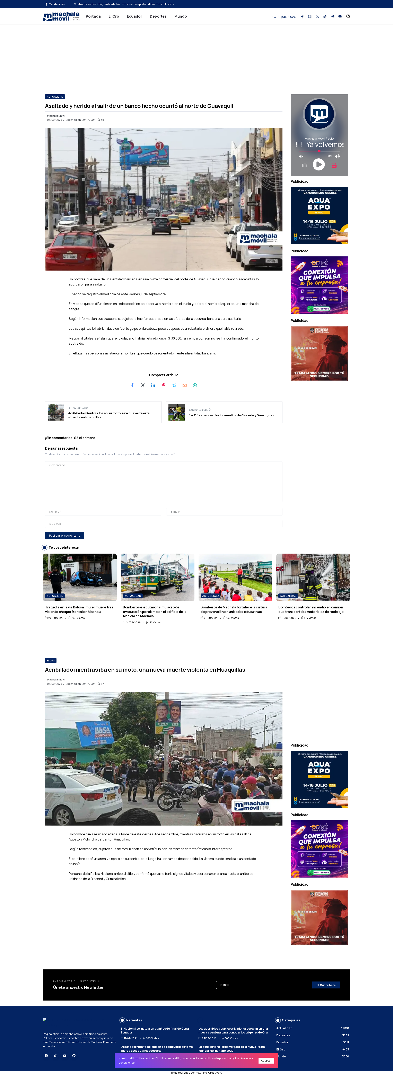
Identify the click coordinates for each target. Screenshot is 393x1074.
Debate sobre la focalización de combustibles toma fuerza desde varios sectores (157, 1049)
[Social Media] (302, 16)
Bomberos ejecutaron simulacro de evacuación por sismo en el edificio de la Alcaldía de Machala (154, 611)
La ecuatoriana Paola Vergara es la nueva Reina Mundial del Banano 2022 (232, 1049)
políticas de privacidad (218, 1058)
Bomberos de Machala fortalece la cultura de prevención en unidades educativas (234, 609)
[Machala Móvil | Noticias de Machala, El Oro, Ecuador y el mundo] (61, 16)
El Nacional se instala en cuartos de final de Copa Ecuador (155, 1030)
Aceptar (266, 1060)
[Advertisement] (196, 55)
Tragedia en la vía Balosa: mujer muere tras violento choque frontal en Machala (79, 609)
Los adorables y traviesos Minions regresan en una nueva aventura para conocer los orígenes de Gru (233, 1030)
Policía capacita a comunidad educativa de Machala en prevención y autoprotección (127, 4)
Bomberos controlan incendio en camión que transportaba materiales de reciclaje (311, 609)
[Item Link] (80, 577)
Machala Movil (56, 115)
